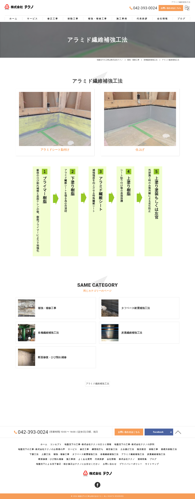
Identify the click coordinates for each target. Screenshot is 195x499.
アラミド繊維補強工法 (97, 383)
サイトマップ (152, 464)
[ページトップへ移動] (178, 432)
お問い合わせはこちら (171, 8)
